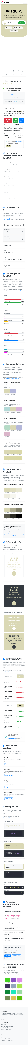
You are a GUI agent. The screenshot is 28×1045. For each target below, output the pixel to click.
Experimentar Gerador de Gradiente (14, 534)
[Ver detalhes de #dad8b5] (7, 391)
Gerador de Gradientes (7, 1026)
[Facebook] (14, 102)
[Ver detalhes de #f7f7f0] (13, 496)
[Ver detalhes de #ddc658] (13, 998)
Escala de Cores (6, 292)
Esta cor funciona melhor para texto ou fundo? (14, 939)
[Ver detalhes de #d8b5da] (19, 409)
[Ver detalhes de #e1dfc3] (13, 490)
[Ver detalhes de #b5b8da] (13, 391)
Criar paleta (7, 787)
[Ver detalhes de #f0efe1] (7, 496)
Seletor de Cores (5, 1024)
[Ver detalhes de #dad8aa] (19, 452)
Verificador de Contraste (7, 1027)
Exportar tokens (14, 30)
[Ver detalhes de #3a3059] (7, 986)
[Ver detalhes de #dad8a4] (19, 458)
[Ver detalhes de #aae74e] (19, 986)
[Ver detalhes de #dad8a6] (13, 458)
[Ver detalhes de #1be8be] (13, 992)
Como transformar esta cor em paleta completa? (12, 927)
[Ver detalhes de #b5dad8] (7, 409)
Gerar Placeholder (15, 97)
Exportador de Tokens (7, 817)
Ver (22, 22)
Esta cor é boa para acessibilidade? (13, 923)
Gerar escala (8, 763)
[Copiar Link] (22, 102)
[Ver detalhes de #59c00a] (19, 998)
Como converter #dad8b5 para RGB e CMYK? (14, 933)
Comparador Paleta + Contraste (12, 378)
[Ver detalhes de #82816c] (19, 510)
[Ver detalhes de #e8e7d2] (19, 490)
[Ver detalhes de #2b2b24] (13, 516)
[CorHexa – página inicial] (5, 2)
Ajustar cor (14, 94)
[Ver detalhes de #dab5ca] (7, 434)
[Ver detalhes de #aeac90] (13, 510)
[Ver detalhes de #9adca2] (19, 992)
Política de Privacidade (7, 1040)
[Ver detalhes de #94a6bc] (13, 986)
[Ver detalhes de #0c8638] (7, 992)
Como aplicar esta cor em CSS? (12, 911)
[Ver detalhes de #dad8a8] (7, 458)
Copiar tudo (6, 219)
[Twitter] (17, 102)
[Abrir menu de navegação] (25, 2)
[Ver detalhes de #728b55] (7, 998)
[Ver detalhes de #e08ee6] (19, 980)
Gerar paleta (8, 27)
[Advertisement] (14, 54)
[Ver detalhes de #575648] (7, 516)
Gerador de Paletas (18, 290)
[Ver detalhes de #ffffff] (19, 496)
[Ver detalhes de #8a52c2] (13, 980)
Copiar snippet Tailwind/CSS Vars (14, 225)
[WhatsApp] (20, 102)
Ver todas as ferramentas (7, 1031)
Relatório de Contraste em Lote (9, 671)
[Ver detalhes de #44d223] (7, 980)
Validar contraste (18, 27)
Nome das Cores (5, 1038)
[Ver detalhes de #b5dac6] (7, 427)
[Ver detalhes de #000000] (19, 516)
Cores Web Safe (5, 1037)
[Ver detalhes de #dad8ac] (13, 452)
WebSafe (19, 141)
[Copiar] (23, 232)
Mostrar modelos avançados (17, 219)
